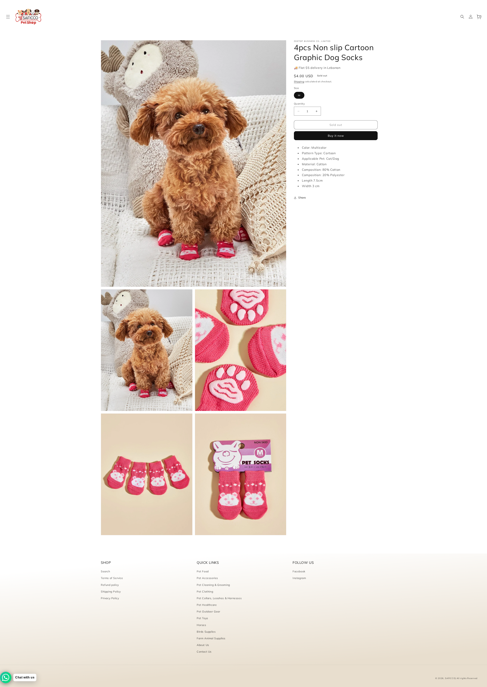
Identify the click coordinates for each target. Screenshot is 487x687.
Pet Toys (202, 618)
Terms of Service (112, 578)
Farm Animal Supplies (211, 638)
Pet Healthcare (207, 605)
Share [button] (302, 197)
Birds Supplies (206, 631)
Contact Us (204, 651)
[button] (8, 17)
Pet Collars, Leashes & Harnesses (219, 598)
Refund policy (110, 585)
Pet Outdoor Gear (208, 611)
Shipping (299, 81)
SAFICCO (450, 678)
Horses (201, 625)
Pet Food (203, 571)
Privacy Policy (110, 598)
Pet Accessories (207, 578)
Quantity (299, 103)
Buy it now (336, 135)
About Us (203, 645)
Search (105, 571)
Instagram (299, 578)
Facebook (299, 571)
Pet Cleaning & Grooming (213, 585)
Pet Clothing (205, 591)
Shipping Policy (111, 591)
